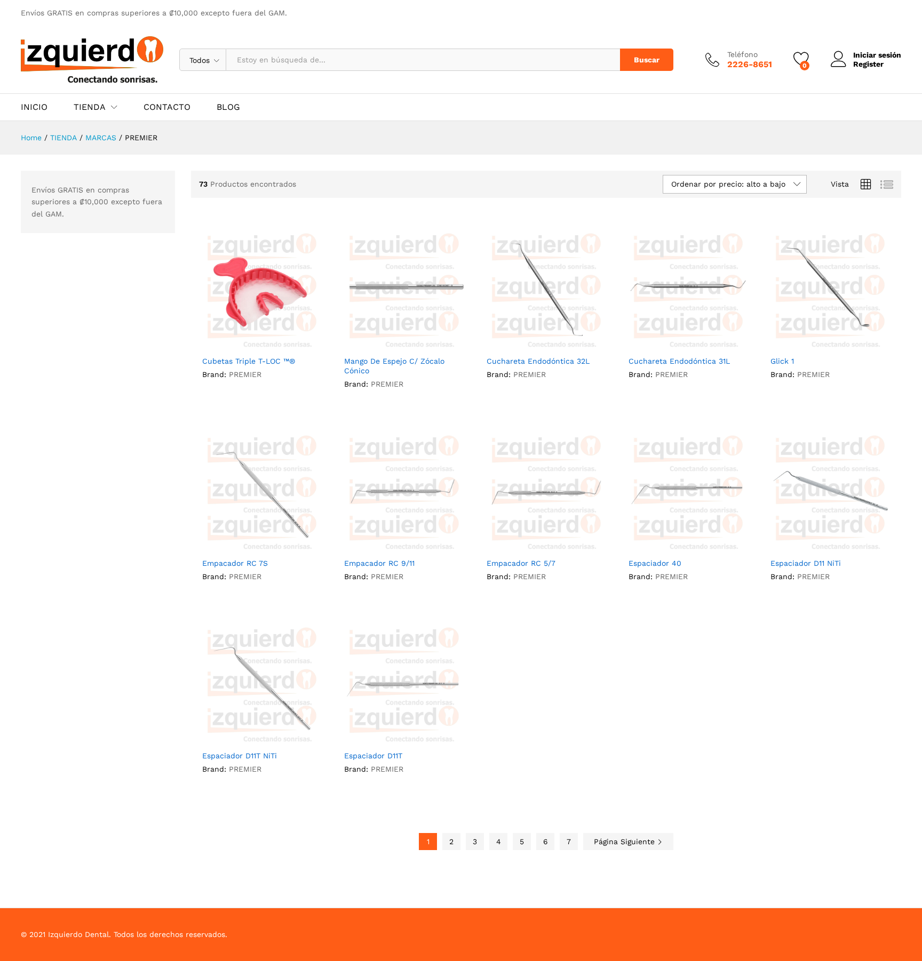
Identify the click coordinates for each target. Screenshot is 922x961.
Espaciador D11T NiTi (239, 755)
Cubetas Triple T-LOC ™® (248, 361)
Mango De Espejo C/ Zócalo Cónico (394, 366)
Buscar (646, 59)
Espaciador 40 (655, 563)
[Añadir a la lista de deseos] (262, 343)
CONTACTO (167, 107)
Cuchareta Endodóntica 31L (679, 361)
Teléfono (742, 54)
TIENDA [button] (90, 107)
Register (868, 64)
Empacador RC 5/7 (521, 563)
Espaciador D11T (373, 755)
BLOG (228, 107)
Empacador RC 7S (235, 563)
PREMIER (245, 374)
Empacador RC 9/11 (379, 563)
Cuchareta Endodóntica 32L (538, 361)
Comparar (286, 343)
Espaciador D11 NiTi (805, 563)
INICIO (34, 107)
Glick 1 (782, 361)
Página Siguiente (625, 841)
